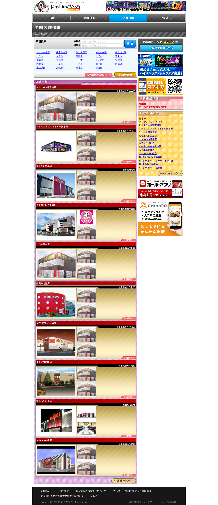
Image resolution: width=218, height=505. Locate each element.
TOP (51, 18)
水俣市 (99, 56)
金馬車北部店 (43, 283)
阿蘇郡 (118, 64)
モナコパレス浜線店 (46, 205)
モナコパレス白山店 (46, 322)
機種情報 (90, 18)
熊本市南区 (101, 52)
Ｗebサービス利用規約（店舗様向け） (133, 491)
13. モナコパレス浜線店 (150, 167)
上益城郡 (40, 67)
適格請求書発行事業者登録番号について (62, 496)
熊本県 (44, 34)
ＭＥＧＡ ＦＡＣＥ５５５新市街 (52, 126)
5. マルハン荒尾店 (148, 139)
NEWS (166, 18)
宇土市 (79, 60)
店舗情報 (128, 18)
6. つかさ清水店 (146, 143)
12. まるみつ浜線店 (148, 164)
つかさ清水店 (43, 244)
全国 (37, 34)
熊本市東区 (61, 52)
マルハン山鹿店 (44, 401)
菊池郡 (99, 64)
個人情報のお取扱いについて (91, 491)
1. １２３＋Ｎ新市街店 (150, 125)
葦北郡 (79, 67)
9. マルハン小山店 (148, 153)
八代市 (39, 56)
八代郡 (59, 67)
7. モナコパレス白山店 (150, 146)
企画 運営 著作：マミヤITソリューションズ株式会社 (152, 502)
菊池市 (59, 60)
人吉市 (59, 56)
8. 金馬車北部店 (146, 150)
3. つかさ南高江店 (148, 132)
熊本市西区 (81, 52)
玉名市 (118, 56)
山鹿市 (39, 60)
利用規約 (64, 491)
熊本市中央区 (43, 52)
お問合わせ (47, 491)
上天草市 (100, 60)
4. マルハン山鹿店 (148, 136)
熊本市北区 (120, 52)
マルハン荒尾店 (44, 166)
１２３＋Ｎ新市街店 (46, 87)
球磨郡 (99, 67)
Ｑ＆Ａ (93, 496)
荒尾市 (79, 56)
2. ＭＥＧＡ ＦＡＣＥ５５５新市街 (156, 128)
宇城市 (118, 60)
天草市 (59, 64)
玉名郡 (79, 64)
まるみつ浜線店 (44, 362)
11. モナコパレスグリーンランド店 (156, 160)
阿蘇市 (39, 64)
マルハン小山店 (44, 440)
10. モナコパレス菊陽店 (150, 157)
